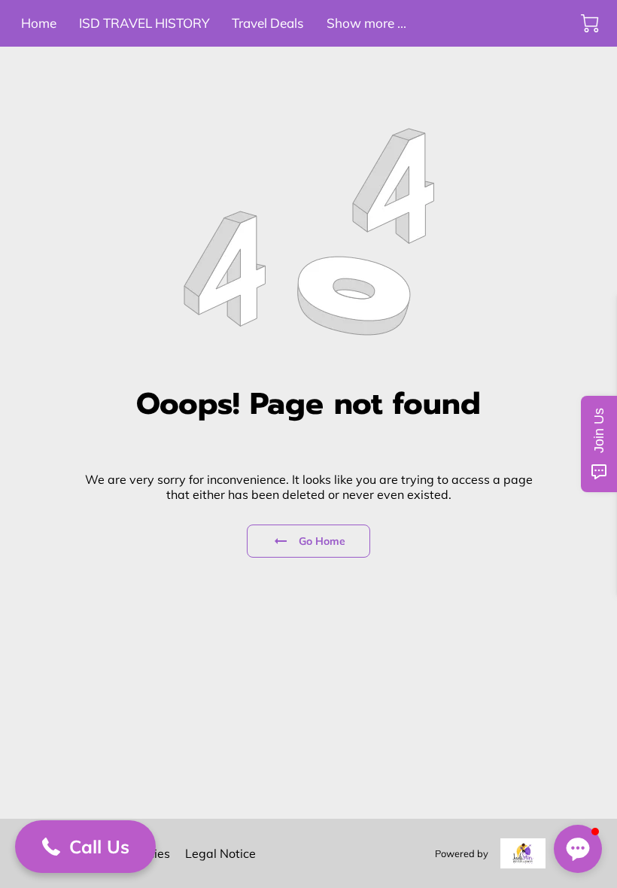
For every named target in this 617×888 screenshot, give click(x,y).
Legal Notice (220, 853)
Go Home (322, 541)
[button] (85, 846)
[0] (590, 23)
